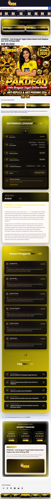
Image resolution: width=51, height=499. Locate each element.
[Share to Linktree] (11, 488)
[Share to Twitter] (3, 488)
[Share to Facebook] (7, 488)
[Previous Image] (1, 71)
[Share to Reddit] (18, 488)
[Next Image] (50, 71)
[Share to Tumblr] (22, 488)
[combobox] (24, 8)
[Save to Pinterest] (14, 488)
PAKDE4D (29, 211)
